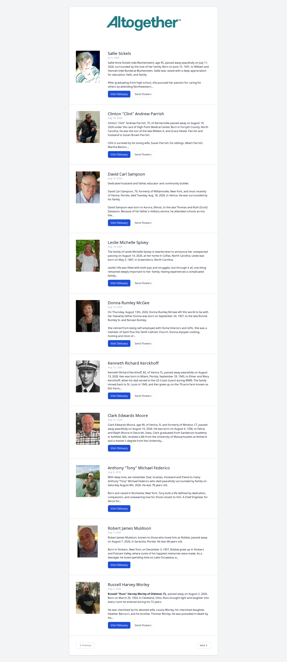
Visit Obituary (119, 94)
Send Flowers (143, 94)
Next (202, 645)
